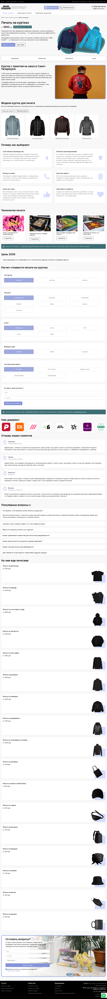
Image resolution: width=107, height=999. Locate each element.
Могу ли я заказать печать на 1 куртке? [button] (18, 530)
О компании (58, 986)
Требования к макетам (34, 993)
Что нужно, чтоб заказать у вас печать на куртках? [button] (23, 511)
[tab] (53, 260)
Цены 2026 (20, 45)
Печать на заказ (8, 13)
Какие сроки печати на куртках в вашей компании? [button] (22, 541)
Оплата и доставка (11, 1)
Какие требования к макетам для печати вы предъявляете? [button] (26, 535)
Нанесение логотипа (24, 13)
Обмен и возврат (33, 990)
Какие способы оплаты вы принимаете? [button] (18, 547)
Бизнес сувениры (6, 990)
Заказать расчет (8, 45)
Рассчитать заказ (52, 7)
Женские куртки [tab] (22, 111)
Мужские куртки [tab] (8, 111)
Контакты (21, 1)
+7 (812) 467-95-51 (98, 6)
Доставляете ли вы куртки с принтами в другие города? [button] (25, 553)
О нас (2, 1)
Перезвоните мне (68, 7)
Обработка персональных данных (65, 993)
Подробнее (8, 238)
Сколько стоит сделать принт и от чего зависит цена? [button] (24, 524)
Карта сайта (58, 990)
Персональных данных (13, 971)
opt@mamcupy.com (98, 8)
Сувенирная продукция (43, 13)
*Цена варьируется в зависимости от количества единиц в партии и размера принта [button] (36, 260)
